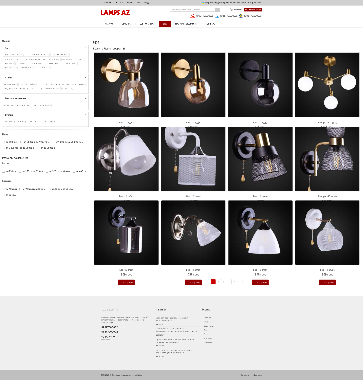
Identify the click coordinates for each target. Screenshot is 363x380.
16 (234, 281)
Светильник (208, 326)
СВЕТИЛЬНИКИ (147, 23)
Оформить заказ (253, 9)
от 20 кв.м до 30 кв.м (62, 188)
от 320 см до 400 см (59, 171)
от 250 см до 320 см (33, 171)
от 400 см (81, 171)
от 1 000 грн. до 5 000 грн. (69, 141)
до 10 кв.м (11, 188)
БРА (165, 23)
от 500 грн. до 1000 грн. (36, 141)
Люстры (207, 322)
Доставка (118, 2)
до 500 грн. (12, 141)
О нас (138, 2)
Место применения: (16, 98)
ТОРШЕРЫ (210, 23)
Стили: (8, 77)
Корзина (238, 9)
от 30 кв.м (11, 194)
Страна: (9, 114)
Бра (205, 330)
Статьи (129, 2)
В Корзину (127, 282)
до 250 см (11, 171)
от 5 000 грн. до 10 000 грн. (20, 147)
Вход (146, 2)
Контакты (106, 2)
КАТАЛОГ (109, 23)
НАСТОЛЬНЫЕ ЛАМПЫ (186, 23)
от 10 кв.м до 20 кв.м (34, 188)
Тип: (7, 48)
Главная (207, 318)
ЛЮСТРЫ (126, 23)
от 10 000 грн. (48, 147)
